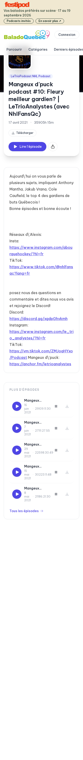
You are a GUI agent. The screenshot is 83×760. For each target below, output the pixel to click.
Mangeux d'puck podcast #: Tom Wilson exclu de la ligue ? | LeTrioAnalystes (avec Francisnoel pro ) (36, 488)
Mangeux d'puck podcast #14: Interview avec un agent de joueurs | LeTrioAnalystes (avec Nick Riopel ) (36, 466)
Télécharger (24, 133)
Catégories (37, 49)
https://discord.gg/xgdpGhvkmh (38, 318)
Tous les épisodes (24, 511)
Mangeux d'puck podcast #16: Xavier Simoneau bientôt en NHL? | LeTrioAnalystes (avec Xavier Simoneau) (36, 422)
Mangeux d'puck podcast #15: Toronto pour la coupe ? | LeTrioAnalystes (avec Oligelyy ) (36, 444)
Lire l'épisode (31, 147)
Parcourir (14, 49)
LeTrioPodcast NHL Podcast (30, 76)
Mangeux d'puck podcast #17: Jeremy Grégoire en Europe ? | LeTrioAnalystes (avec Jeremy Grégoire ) (36, 400)
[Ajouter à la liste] (56, 406)
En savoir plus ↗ (50, 21)
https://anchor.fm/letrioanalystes (40, 364)
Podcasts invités (19, 21)
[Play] (16, 406)
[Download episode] (67, 406)
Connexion (66, 35)
